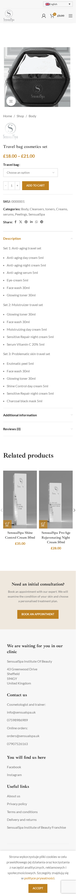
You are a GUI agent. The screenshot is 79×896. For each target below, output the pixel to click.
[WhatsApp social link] (36, 222)
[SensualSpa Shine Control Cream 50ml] (20, 500)
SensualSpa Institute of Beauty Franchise (36, 827)
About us (13, 796)
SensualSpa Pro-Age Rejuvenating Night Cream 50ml (56, 537)
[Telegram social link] (41, 222)
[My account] (44, 16)
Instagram (14, 775)
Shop (20, 116)
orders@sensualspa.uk (23, 736)
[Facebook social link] (15, 222)
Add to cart (35, 185)
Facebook (14, 767)
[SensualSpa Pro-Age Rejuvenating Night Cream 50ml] (56, 500)
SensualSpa (36, 214)
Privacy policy (17, 804)
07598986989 (17, 720)
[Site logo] (9, 15)
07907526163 (17, 744)
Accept (38, 888)
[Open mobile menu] (70, 16)
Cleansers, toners (42, 209)
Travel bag (11, 164)
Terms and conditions (22, 812)
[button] (7, 524)
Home (7, 116)
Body (32, 116)
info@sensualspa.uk (21, 712)
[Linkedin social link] (31, 222)
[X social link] (20, 222)
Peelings (21, 214)
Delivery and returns (22, 819)
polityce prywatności (39, 878)
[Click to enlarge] (11, 101)
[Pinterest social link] (26, 222)
